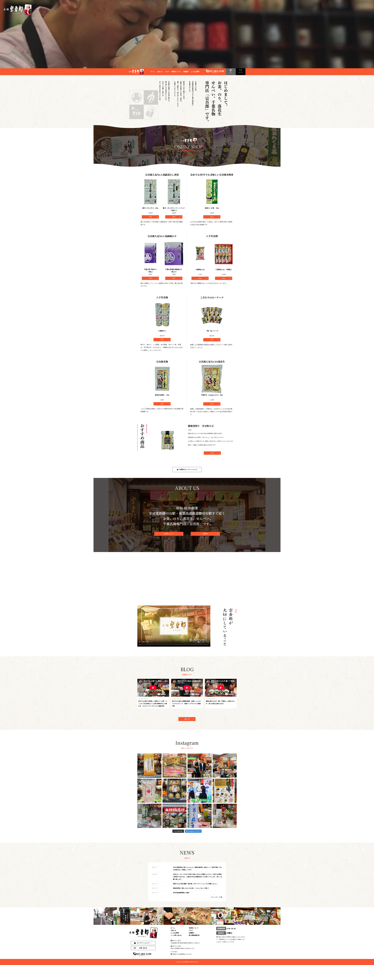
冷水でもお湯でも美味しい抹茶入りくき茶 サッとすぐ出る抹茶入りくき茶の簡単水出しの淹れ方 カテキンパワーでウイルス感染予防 (152, 703)
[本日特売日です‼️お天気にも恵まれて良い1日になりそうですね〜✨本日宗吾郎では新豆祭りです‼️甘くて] (174, 765)
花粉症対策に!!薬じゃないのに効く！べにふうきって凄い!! (191, 888)
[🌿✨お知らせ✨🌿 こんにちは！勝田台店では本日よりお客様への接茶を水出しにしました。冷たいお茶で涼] (225, 816)
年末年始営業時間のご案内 (181, 892)
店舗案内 (205, 533)
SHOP (212, 453)
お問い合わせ (143, 948)
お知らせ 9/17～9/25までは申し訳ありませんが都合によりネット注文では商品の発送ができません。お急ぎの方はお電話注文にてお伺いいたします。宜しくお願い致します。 (197, 877)
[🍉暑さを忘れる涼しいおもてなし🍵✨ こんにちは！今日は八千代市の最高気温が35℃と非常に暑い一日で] (199, 816)
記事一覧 (187, 719)
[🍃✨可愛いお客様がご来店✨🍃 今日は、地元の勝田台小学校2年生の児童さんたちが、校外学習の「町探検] (225, 765)
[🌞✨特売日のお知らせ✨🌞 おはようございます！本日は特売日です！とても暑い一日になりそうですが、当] (149, 816)
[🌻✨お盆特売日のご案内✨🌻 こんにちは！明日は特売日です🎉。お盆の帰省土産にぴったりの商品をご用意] (225, 791)
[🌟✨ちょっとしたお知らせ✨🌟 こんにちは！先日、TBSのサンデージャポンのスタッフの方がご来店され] (199, 791)
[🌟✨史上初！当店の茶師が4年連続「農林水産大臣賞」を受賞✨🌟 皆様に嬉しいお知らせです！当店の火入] (149, 765)
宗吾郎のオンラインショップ (188, 469)
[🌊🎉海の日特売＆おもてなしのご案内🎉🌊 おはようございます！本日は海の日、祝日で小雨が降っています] (174, 816)
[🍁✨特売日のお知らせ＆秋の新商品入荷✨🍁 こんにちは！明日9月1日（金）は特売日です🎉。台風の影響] (174, 791)
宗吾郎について (169, 533)
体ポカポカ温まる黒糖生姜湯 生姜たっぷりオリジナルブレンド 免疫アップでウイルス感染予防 (186, 703)
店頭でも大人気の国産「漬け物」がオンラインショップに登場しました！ (195, 883)
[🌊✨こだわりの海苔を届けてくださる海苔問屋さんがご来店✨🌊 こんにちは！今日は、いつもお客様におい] (199, 765)
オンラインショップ (143, 943)
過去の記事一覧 (216, 897)
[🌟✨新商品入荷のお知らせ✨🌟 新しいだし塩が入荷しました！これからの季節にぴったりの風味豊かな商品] (149, 791)
